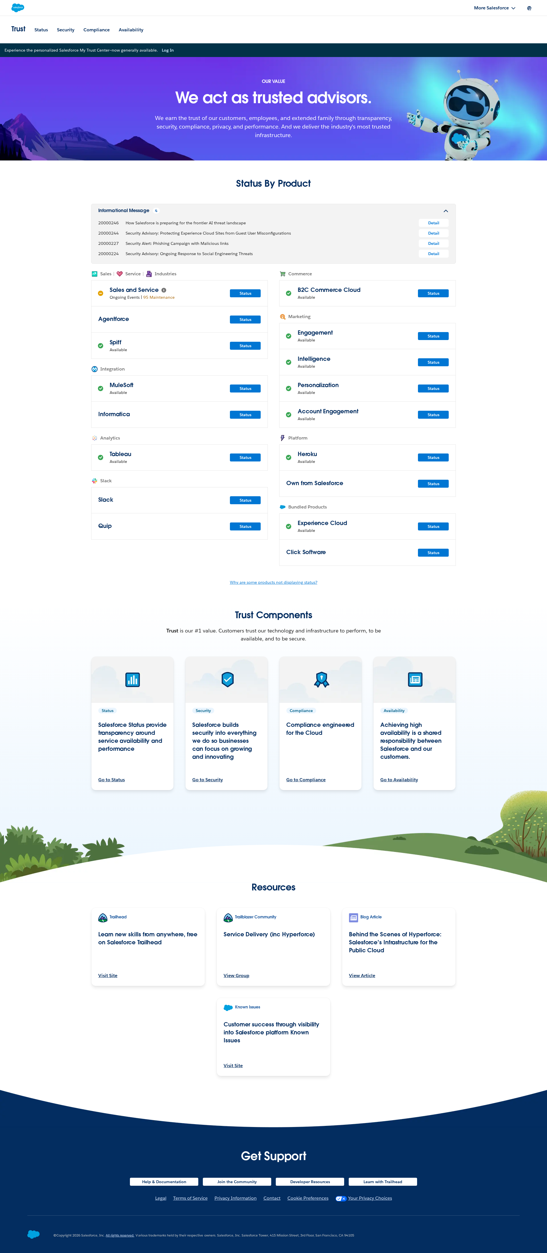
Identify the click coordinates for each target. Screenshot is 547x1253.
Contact (272, 1198)
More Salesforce (491, 8)
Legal (160, 1198)
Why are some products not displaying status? (273, 582)
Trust (18, 29)
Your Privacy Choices (370, 1198)
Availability (131, 30)
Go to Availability (399, 780)
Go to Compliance (306, 780)
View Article (362, 976)
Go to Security (207, 780)
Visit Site (107, 976)
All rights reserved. (120, 1235)
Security (65, 30)
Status (41, 30)
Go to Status (111, 780)
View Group (236, 976)
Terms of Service (190, 1198)
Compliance (96, 30)
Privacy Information (236, 1198)
